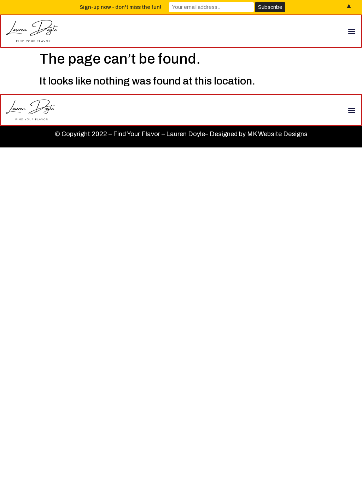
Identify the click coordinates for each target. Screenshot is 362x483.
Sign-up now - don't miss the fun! (120, 7)
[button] (352, 31)
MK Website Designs (277, 134)
